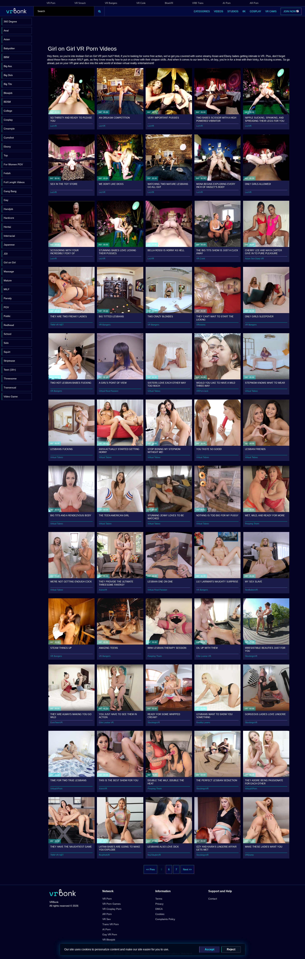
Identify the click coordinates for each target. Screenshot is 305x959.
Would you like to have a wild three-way (215, 384)
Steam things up (61, 648)
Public (7, 316)
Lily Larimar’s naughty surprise (217, 581)
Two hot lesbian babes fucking (70, 383)
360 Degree (10, 21)
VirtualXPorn (56, 788)
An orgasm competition (114, 117)
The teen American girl (114, 515)
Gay (6, 200)
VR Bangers (111, 3)
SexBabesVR (251, 590)
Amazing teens (108, 648)
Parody (8, 298)
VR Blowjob (108, 939)
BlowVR (169, 3)
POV (6, 307)
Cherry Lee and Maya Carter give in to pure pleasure (263, 252)
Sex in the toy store (63, 184)
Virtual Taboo (154, 391)
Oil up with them (207, 648)
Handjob (8, 209)
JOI (6, 253)
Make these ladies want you (263, 846)
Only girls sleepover (259, 316)
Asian (7, 39)
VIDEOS (218, 11)
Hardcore (9, 217)
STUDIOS (232, 11)
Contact (212, 898)
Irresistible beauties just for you (265, 649)
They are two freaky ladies (68, 316)
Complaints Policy (165, 919)
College (8, 110)
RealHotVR (104, 855)
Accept (209, 949)
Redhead (9, 325)
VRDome (249, 855)
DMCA (159, 908)
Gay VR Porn (109, 934)
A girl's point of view (113, 383)
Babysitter (9, 48)
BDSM (7, 101)
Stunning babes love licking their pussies (117, 252)
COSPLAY (255, 11)
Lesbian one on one (160, 581)
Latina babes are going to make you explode (119, 848)
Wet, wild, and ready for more (265, 515)
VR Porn (51, 3)
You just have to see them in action (118, 715)
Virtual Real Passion (108, 391)
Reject (231, 949)
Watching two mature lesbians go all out (168, 185)
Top (6, 155)
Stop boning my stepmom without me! (164, 450)
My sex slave (253, 581)
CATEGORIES (202, 11)
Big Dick (8, 75)
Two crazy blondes (160, 316)
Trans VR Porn (110, 924)
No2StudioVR (154, 855)
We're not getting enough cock (71, 581)
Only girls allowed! (258, 184)
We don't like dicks (111, 184)
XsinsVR (103, 590)
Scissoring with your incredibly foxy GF (64, 252)
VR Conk (141, 3)
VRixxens (200, 324)
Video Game (11, 396)
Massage (9, 271)
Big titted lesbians (111, 316)
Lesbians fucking (61, 449)
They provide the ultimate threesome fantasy (116, 583)
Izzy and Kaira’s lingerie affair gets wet (216, 848)
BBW (6, 57)
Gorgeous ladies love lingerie (265, 714)
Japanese (9, 244)
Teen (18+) (10, 369)
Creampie (9, 128)
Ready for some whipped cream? (164, 715)
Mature (8, 280)
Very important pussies (163, 117)
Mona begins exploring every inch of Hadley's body (215, 185)
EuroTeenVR (56, 722)
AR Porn (254, 3)
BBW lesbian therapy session (167, 648)
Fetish (7, 173)
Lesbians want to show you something (214, 715)
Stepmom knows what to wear (265, 383)
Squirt (7, 351)
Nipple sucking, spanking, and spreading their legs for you (264, 119)
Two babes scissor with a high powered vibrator (216, 119)
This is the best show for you (118, 780)
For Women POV (13, 164)
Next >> (187, 869)
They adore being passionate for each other (264, 782)
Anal (6, 30)
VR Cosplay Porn (111, 908)
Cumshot (9, 137)
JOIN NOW (290, 11)
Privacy (159, 903)
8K (244, 11)
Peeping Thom (252, 523)
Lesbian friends (255, 449)
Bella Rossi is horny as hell (166, 250)
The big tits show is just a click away (217, 252)
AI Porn (227, 3)
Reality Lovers (203, 722)
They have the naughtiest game (71, 846)
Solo (6, 342)
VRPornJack (202, 391)
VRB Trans (198, 3)
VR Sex (106, 919)
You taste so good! (209, 449)
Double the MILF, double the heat (166, 782)
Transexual (10, 387)
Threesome (10, 378)
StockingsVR (251, 656)
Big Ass (8, 66)
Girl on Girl (10, 262)
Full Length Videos (14, 182)
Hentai (7, 226)
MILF (7, 289)
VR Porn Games (111, 903)
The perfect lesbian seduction (216, 780)
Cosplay (8, 119)
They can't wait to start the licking (215, 318)
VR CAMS (270, 11)
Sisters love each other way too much (167, 384)
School (7, 333)
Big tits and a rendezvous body (70, 515)
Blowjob (8, 93)
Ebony (7, 146)
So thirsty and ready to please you (71, 119)
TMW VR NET (57, 324)
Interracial (9, 235)
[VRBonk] (62, 893)
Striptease (9, 360)
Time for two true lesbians (68, 780)
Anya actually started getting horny (119, 450)
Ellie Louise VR (203, 656)
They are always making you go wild (70, 715)
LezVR (53, 126)
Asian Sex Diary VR (254, 258)
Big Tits (8, 84)
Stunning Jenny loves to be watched (166, 517)
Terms (158, 898)
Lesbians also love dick (163, 846)
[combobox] (64, 11)
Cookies (159, 914)
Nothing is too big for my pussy (217, 515)
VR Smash (80, 3)
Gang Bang (10, 191)
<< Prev (150, 869)
